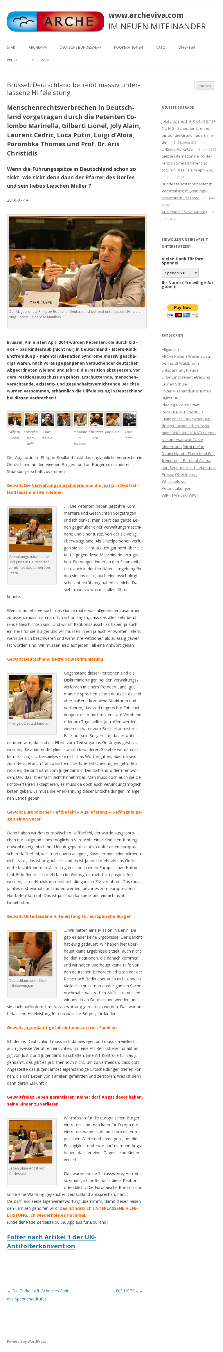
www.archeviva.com (146, 15)
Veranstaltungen (176, 488)
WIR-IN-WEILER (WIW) (179, 495)
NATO (161, 47)
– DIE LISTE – (127, 1290)
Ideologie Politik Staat (180, 405)
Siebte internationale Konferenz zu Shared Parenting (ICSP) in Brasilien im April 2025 (188, 163)
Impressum (40, 60)
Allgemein (170, 349)
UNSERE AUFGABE (177, 149)
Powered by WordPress (26, 1341)
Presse (12, 60)
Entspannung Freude (180, 370)
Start (12, 47)
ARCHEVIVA (38, 47)
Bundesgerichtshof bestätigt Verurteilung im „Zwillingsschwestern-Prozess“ (187, 190)
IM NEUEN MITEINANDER (182, 411)
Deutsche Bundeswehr (80, 47)
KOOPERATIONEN (128, 47)
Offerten (186, 47)
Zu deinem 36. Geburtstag (184, 211)
